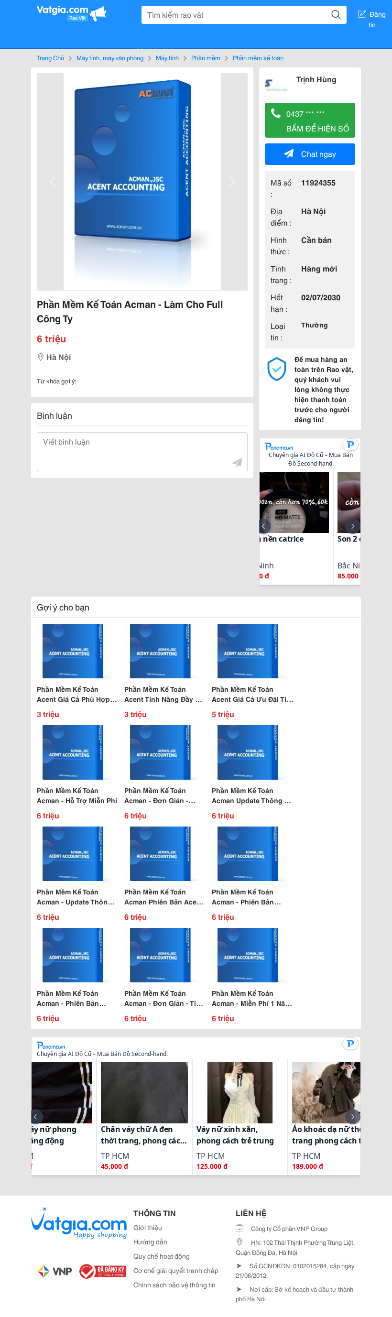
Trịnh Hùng (316, 78)
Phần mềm (205, 57)
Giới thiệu (147, 1227)
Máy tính (167, 57)
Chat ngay (318, 153)
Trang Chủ (50, 57)
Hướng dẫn (150, 1241)
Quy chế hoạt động (161, 1256)
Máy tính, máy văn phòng (109, 57)
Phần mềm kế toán (258, 57)
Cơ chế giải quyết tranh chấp (175, 1270)
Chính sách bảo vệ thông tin (174, 1284)
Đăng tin (377, 15)
